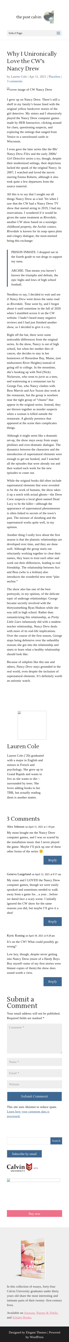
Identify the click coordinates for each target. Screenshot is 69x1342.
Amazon (29, 1313)
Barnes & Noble (46, 1313)
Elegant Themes (36, 1332)
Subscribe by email (24, 1154)
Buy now (34, 1213)
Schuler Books (21, 1317)
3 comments (14, 81)
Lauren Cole (19, 76)
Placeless (54, 76)
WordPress (37, 1337)
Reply (52, 860)
